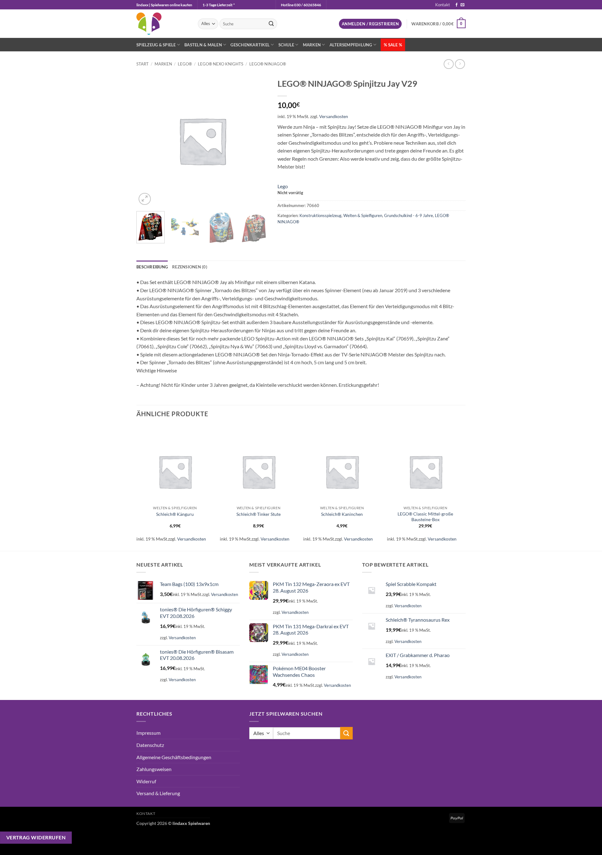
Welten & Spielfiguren (362, 215)
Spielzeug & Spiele (156, 44)
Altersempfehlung (351, 44)
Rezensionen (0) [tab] (189, 266)
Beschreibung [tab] (152, 266)
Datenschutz (150, 745)
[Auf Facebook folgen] (456, 5)
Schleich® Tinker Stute (258, 514)
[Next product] (448, 64)
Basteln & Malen (203, 44)
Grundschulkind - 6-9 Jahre (408, 215)
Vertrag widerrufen (36, 837)
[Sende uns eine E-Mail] (462, 5)
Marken (312, 44)
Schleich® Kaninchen (342, 514)
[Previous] (136, 487)
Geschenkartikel (250, 44)
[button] (370, 24)
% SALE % (393, 44)
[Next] (260, 230)
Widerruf (146, 781)
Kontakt (442, 4)
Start (142, 63)
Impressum (148, 733)
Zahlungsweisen (154, 769)
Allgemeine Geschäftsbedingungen (173, 757)
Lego (282, 186)
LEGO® (185, 63)
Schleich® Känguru (175, 514)
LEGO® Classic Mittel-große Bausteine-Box (425, 516)
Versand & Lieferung (158, 793)
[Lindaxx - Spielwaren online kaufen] (162, 23)
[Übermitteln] (271, 23)
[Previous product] (460, 64)
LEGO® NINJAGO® (267, 63)
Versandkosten (333, 116)
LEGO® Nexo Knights (220, 63)
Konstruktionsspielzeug (320, 215)
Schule (286, 44)
